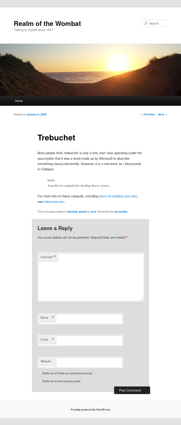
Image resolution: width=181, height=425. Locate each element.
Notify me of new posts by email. (62, 381)
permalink (121, 211)
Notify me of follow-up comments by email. (68, 373)
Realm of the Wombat (47, 23)
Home (19, 101)
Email (47, 339)
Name (47, 317)
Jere (93, 211)
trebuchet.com (54, 201)
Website (46, 361)
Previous (147, 114)
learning (72, 211)
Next (162, 114)
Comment (48, 256)
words (82, 211)
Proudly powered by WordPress (90, 409)
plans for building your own (118, 196)
